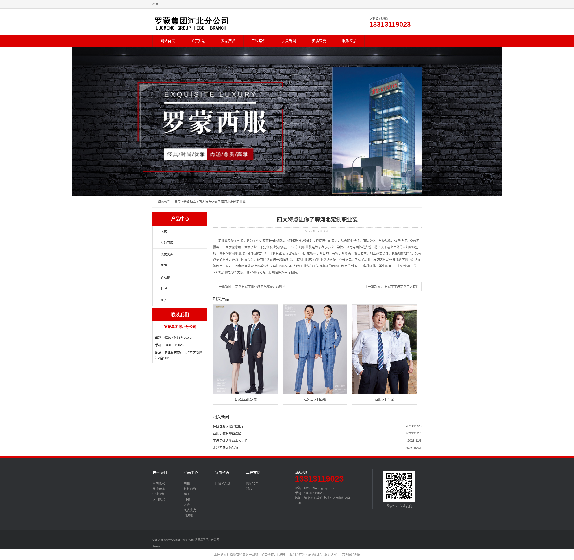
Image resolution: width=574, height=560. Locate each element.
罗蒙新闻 (289, 41)
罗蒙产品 (228, 41)
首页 (177, 202)
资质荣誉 (319, 41)
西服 (164, 265)
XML (249, 488)
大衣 (164, 231)
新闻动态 (189, 202)
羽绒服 (165, 277)
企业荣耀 (158, 493)
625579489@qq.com (179, 337)
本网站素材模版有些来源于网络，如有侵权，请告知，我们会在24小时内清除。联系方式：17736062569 (287, 554)
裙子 (164, 300)
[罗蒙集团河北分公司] (191, 22)
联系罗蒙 (349, 41)
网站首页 (168, 41)
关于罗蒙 (198, 41)
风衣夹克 (167, 254)
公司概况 (158, 483)
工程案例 (258, 41)
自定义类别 (222, 483)
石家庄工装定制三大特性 (402, 286)
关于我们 (159, 472)
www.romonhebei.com (180, 539)
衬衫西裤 (167, 243)
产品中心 (191, 472)
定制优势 (158, 499)
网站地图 (252, 483)
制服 (164, 288)
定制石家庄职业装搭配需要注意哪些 (260, 286)
